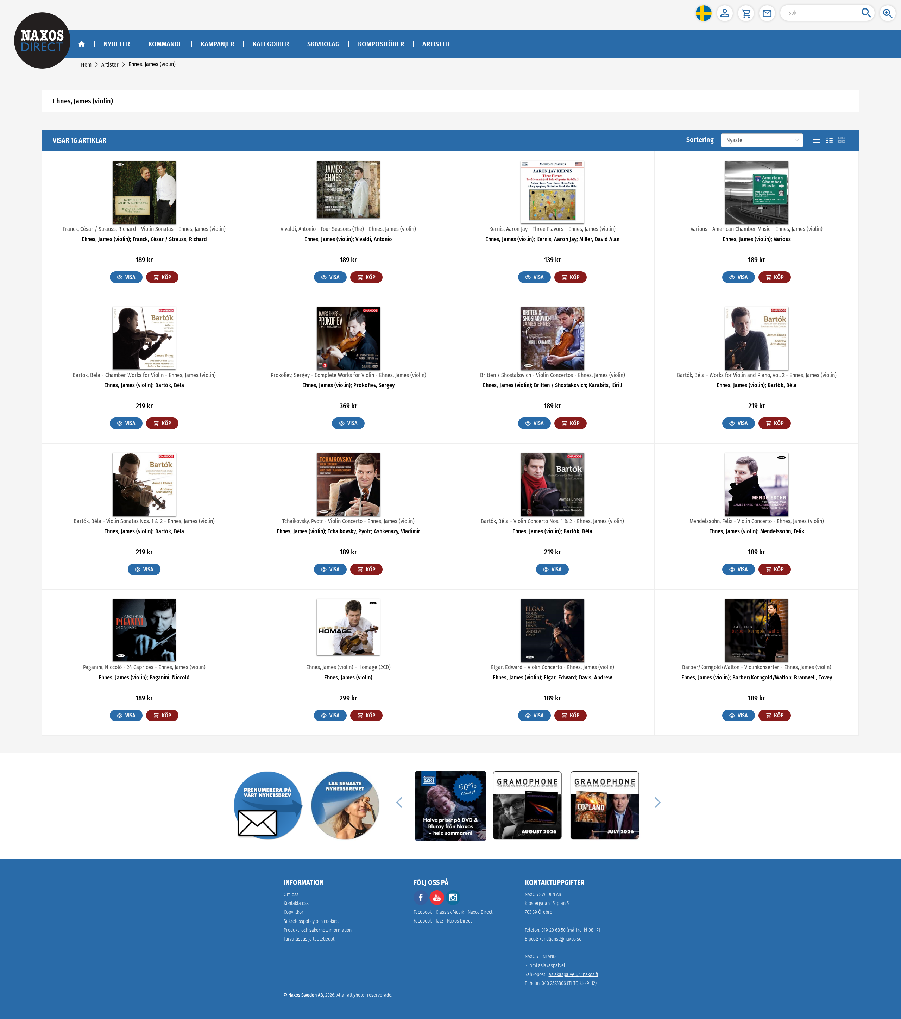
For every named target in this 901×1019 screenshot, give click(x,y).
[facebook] (421, 903)
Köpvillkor (293, 912)
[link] (86, 64)
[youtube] (437, 903)
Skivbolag (323, 44)
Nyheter (116, 44)
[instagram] (453, 903)
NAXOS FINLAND (540, 957)
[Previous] (399, 801)
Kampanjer (217, 44)
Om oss (291, 895)
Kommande (165, 44)
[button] (704, 13)
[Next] (656, 801)
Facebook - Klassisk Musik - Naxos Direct (453, 912)
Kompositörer (381, 44)
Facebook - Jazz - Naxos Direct (443, 921)
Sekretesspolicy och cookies (311, 921)
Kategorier (271, 44)
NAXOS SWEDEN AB (543, 895)
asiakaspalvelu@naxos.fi (573, 974)
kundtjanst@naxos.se (560, 939)
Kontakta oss (296, 903)
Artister (436, 44)
